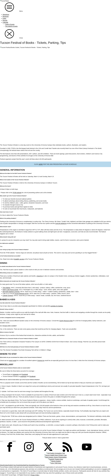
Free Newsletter (30, 465)
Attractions (6, 14)
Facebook (25, 374)
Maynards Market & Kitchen (11, 291)
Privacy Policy (35, 475)
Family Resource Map (66, 320)
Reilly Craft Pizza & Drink (10, 289)
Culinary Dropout (8, 295)
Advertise (23, 465)
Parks (4, 18)
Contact (6, 465)
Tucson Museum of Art (21, 293)
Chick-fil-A (39, 276)
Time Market (6, 287)
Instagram (16, 374)
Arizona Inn (40, 360)
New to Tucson (40, 465)
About (2, 465)
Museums (6, 16)
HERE (41, 164)
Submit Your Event (14, 465)
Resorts (5, 20)
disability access (19, 259)
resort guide (12, 360)
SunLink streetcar (60, 223)
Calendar (5, 22)
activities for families (56, 306)
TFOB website (17, 192)
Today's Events (9, 24)
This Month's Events (11, 26)
